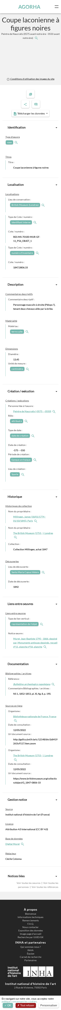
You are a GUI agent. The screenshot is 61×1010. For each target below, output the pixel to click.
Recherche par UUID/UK (31, 937)
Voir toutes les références (44, 887)
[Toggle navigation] (57, 6)
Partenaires (30, 960)
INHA (30, 950)
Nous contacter (30, 927)
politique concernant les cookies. (20, 1001)
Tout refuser (26, 1005)
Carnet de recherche (30, 957)
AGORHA (29, 7)
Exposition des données (30, 930)
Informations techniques (30, 917)
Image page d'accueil (30, 934)
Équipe (30, 953)
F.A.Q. (30, 924)
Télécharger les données (31, 113)
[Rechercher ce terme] (16, 142)
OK (9, 1005)
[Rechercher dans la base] (23, 844)
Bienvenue (30, 914)
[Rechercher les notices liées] (36, 37)
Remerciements (30, 920)
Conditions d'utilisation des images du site (32, 78)
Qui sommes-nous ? (30, 947)
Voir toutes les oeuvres (29, 883)
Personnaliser (48, 1005)
